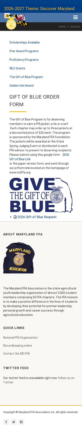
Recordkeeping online (17, 345)
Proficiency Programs (24, 59)
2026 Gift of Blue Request (37, 217)
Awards (75, 26)
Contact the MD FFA (16, 353)
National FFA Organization (20, 337)
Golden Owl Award (21, 85)
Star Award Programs (24, 51)
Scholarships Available (24, 42)
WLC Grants (17, 68)
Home (62, 26)
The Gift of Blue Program (26, 77)
